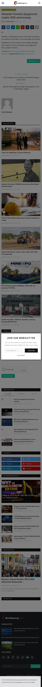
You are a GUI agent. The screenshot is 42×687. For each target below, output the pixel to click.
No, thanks (21, 355)
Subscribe (31, 350)
